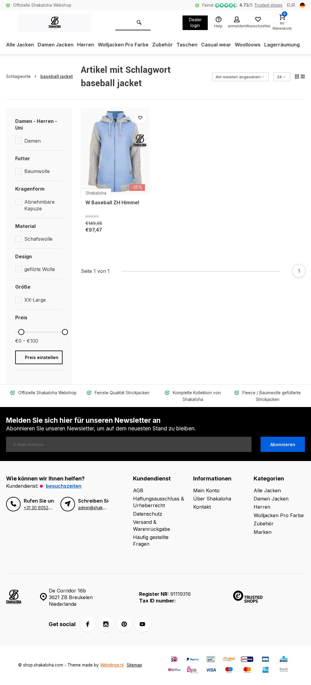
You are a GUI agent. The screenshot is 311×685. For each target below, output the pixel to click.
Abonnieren (282, 444)
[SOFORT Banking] (229, 660)
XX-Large (35, 300)
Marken (263, 532)
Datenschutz (147, 514)
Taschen (186, 45)
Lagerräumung (282, 45)
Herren (85, 45)
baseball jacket (56, 76)
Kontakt (202, 507)
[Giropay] (247, 660)
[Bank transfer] (283, 670)
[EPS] (192, 670)
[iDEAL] (174, 660)
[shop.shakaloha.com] (54, 23)
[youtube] (142, 624)
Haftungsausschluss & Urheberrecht (158, 502)
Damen (32, 141)
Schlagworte (18, 76)
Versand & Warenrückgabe (151, 525)
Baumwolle (37, 171)
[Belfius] (174, 670)
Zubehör (162, 45)
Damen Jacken (55, 45)
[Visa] (210, 670)
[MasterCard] (247, 670)
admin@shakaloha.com (100, 507)
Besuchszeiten (63, 486)
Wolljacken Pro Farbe (123, 45)
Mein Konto (206, 490)
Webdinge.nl (112, 665)
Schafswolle (38, 239)
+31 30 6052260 (40, 507)
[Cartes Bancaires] (265, 660)
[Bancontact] (210, 660)
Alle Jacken (20, 45)
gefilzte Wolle (39, 269)
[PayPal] (192, 660)
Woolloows (248, 45)
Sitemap (134, 665)
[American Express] (265, 670)
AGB (138, 490)
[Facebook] (87, 624)
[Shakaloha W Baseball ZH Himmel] (115, 152)
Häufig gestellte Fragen (151, 540)
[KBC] (283, 660)
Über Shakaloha (212, 499)
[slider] (21, 332)
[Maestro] (229, 670)
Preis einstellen (41, 357)
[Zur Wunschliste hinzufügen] (140, 118)
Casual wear (216, 45)
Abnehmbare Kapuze (39, 205)
